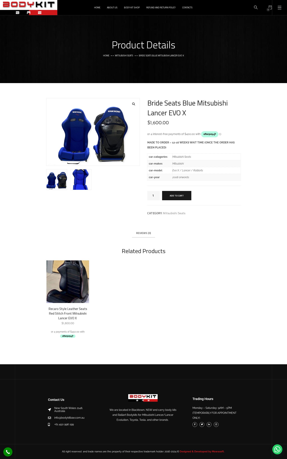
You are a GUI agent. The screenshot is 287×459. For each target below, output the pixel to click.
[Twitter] (201, 424)
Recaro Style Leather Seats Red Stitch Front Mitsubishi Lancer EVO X (67, 313)
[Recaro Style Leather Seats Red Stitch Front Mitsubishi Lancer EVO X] (67, 281)
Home (97, 7)
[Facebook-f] (194, 424)
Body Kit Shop (132, 7)
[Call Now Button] (7, 452)
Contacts (187, 7)
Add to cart (177, 195)
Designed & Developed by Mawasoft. (202, 451)
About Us (112, 7)
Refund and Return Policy (161, 7)
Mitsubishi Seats (124, 55)
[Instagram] (216, 424)
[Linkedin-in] (209, 424)
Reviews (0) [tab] (143, 233)
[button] (133, 104)
